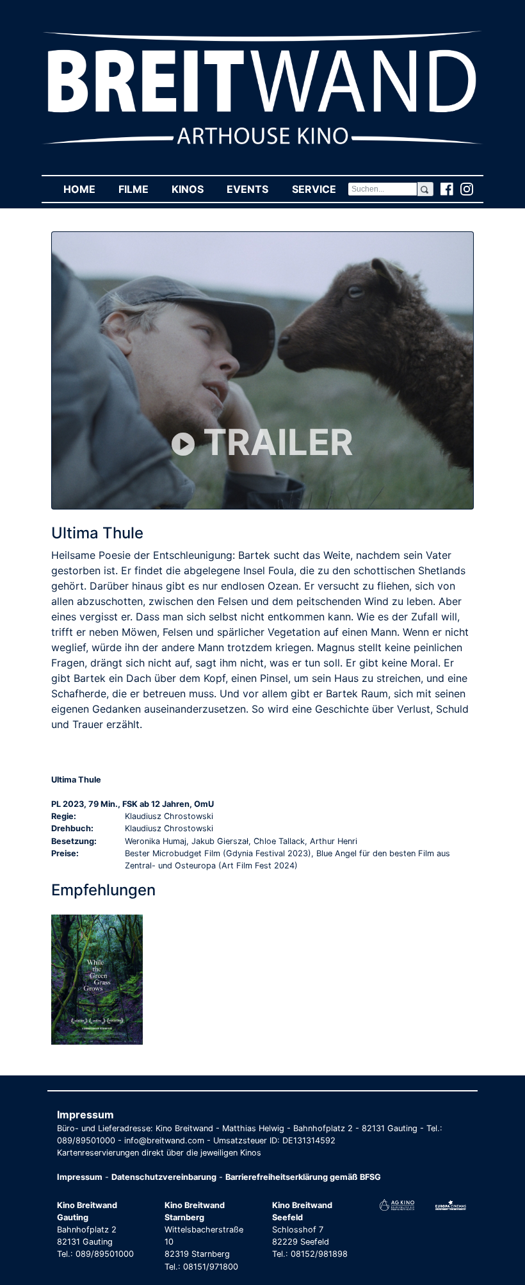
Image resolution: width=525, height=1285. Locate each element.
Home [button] (85, 189)
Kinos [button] (193, 189)
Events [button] (253, 189)
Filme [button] (139, 189)
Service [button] (319, 189)
